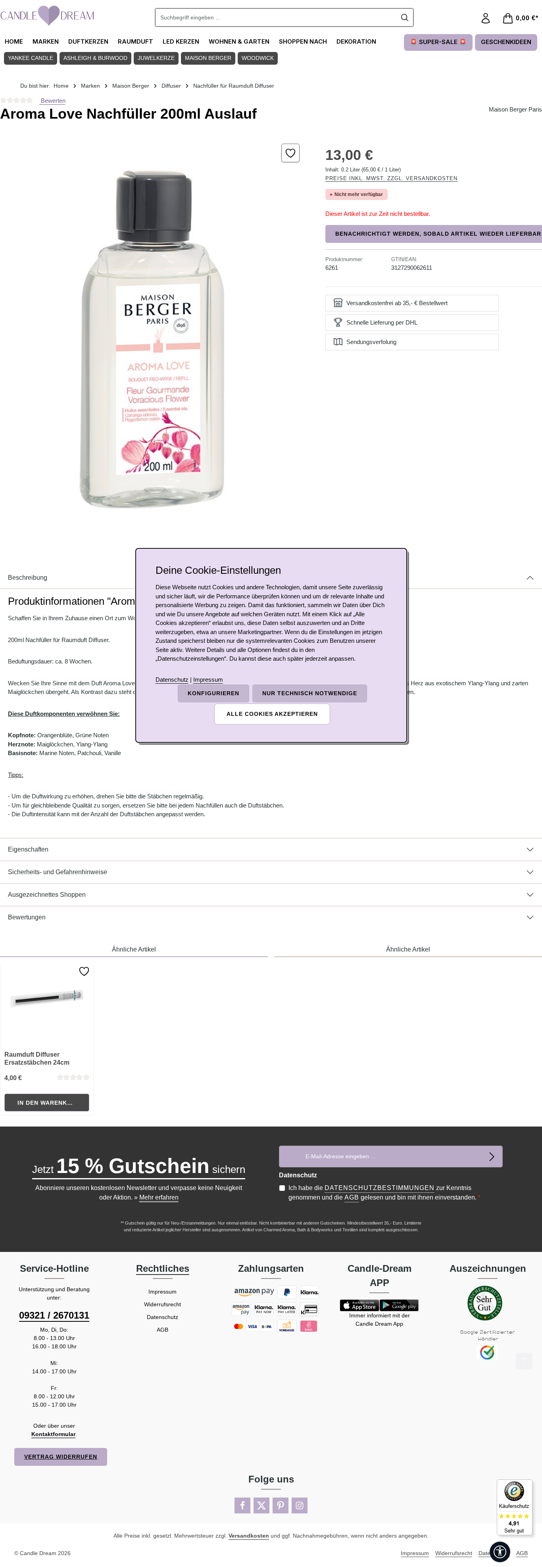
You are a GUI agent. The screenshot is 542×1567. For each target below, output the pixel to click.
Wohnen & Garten (239, 41)
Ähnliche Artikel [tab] (134, 949)
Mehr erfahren (159, 1197)
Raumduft (135, 41)
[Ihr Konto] (485, 18)
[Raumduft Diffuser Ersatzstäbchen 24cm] (47, 1004)
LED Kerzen (181, 41)
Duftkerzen (88, 41)
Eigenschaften (28, 849)
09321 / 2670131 (54, 1315)
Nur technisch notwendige (309, 693)
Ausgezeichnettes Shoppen (47, 894)
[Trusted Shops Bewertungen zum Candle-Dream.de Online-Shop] (514, 1507)
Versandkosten (249, 1535)
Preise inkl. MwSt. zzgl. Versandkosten (391, 178)
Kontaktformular (53, 1434)
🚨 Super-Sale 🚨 (438, 42)
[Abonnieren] (492, 1156)
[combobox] (276, 17)
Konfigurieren (213, 693)
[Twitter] (261, 1505)
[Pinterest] (280, 1505)
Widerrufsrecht (162, 1304)
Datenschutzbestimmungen (379, 1187)
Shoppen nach (303, 41)
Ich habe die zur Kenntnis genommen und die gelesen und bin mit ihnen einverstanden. (384, 1192)
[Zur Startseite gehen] (47, 16)
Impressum (162, 1291)
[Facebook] (242, 1505)
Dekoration (356, 41)
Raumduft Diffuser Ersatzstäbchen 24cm (36, 1058)
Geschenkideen (506, 42)
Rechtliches (162, 1268)
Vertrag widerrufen (60, 1457)
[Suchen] (404, 17)
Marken (46, 41)
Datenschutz (162, 1317)
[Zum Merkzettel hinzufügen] (290, 153)
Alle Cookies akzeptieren (272, 714)
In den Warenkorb (49, 1103)
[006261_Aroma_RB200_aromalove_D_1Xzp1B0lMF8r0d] (154, 334)
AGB (351, 1197)
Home (14, 41)
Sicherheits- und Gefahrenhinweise (57, 872)
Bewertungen (27, 917)
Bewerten (52, 100)
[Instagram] (300, 1505)
